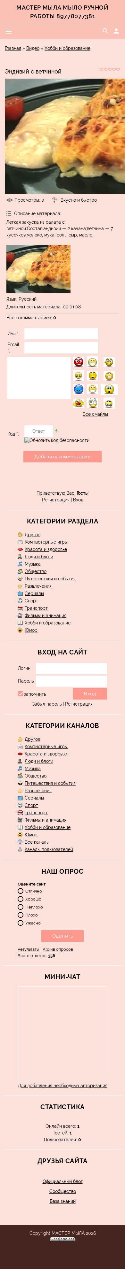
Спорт (31, 600)
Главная (13, 48)
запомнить (35, 694)
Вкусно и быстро (79, 200)
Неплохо (34, 907)
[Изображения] (38, 269)
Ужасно (33, 923)
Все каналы (37, 842)
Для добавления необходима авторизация (62, 1085)
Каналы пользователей (49, 849)
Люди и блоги (39, 556)
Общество (35, 571)
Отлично (33, 891)
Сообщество (62, 1191)
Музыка (33, 564)
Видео (32, 48)
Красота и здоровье (46, 549)
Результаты (28, 949)
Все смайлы (95, 414)
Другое (32, 534)
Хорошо (33, 899)
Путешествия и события (50, 578)
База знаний (63, 1201)
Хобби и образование (67, 48)
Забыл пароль (47, 704)
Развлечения (38, 586)
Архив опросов (58, 949)
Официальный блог (63, 1181)
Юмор (31, 630)
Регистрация (56, 499)
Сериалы (34, 593)
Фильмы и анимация (45, 615)
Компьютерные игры (46, 542)
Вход (78, 499)
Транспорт (36, 608)
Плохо (31, 915)
